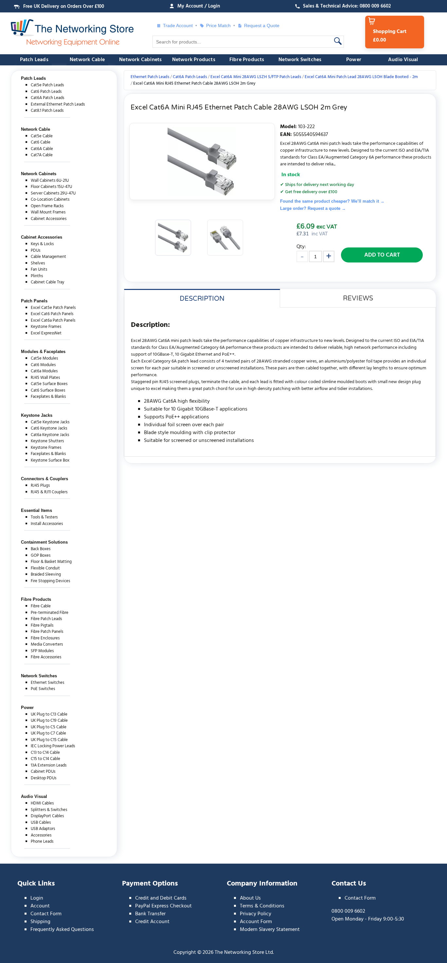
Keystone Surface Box (50, 460)
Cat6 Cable (40, 142)
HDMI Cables (42, 803)
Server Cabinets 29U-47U (53, 193)
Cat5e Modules (44, 358)
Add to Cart (382, 255)
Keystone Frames (46, 326)
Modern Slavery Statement (270, 929)
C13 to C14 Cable (45, 752)
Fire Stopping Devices (50, 581)
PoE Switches (43, 688)
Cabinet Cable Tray (47, 282)
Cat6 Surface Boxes (48, 390)
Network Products (193, 60)
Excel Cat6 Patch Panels (52, 314)
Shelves (38, 263)
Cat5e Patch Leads (47, 85)
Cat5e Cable (42, 136)
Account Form (256, 922)
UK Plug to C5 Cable (48, 727)
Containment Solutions (44, 542)
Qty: (301, 247)
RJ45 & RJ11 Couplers (49, 492)
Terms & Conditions (262, 906)
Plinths (37, 276)
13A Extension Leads (48, 765)
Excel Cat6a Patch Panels (53, 320)
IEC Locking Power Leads (53, 746)
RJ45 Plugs (40, 485)
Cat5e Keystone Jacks (50, 422)
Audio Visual (403, 60)
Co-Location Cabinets (50, 199)
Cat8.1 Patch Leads (47, 110)
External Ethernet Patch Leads (58, 104)
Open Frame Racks (47, 206)
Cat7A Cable (42, 155)
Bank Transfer (150, 914)
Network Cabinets (140, 60)
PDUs (35, 250)
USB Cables (41, 822)
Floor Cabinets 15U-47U (51, 186)
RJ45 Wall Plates (45, 377)
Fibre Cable (41, 606)
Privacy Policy (255, 914)
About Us (250, 898)
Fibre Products (246, 60)
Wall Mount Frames (48, 212)
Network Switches (299, 60)
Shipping (40, 922)
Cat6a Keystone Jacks (50, 434)
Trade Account (178, 25)
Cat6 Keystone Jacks (49, 428)
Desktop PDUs (43, 778)
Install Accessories (47, 523)
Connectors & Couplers (44, 478)
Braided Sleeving (46, 574)
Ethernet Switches (47, 682)
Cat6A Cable (42, 148)
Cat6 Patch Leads (46, 91)
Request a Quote (259, 25)
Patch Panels (34, 300)
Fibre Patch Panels (47, 631)
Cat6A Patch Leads (47, 97)
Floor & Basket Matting (51, 561)
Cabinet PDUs (43, 771)
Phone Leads (42, 841)
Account (40, 906)
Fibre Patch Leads (46, 619)
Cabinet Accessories (48, 218)
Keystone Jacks (36, 415)
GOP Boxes (40, 555)
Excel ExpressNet (46, 333)
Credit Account (152, 922)
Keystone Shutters (47, 441)
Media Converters (47, 644)
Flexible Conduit (45, 568)
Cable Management (48, 256)
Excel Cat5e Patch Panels (53, 307)
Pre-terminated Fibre (49, 612)
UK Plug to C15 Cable (49, 739)
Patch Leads (34, 60)
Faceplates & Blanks (48, 396)
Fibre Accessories (46, 657)
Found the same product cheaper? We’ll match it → (332, 201)
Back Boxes (40, 549)
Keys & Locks (42, 244)
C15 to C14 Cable (45, 758)
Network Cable (87, 60)
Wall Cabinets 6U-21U (50, 180)
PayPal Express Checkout (163, 906)
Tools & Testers (44, 517)
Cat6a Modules (44, 371)
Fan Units (39, 269)
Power (353, 60)
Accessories (41, 835)
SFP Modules (42, 651)
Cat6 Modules (43, 365)
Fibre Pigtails (42, 625)
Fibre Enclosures (45, 638)
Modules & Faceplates (43, 351)
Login (36, 898)
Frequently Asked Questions (62, 929)
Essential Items (36, 510)
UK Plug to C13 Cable (49, 714)
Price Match (218, 25)
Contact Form (46, 914)
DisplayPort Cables (47, 816)
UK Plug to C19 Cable (49, 720)
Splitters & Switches (49, 809)
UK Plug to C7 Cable (48, 733)
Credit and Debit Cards (161, 898)
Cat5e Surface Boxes (49, 383)
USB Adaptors (43, 828)
